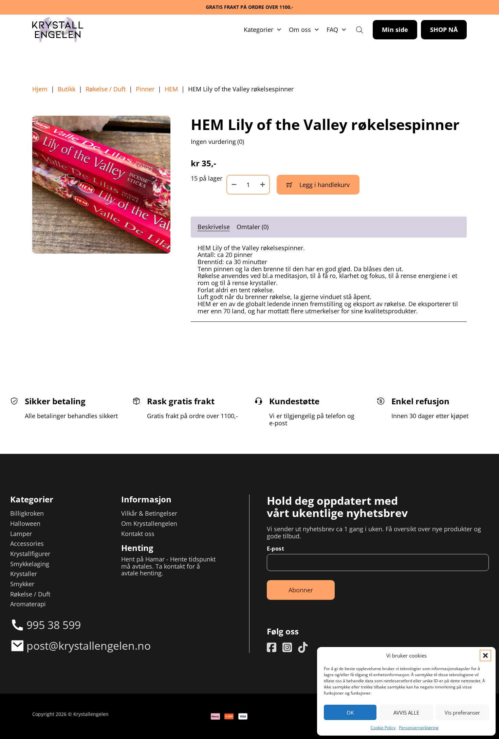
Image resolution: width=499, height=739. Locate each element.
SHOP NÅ (444, 29)
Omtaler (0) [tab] (253, 227)
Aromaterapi (28, 604)
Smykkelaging (29, 564)
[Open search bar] (359, 29)
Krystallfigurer (30, 553)
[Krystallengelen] (57, 30)
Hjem (40, 89)
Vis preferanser (462, 712)
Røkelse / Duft (106, 89)
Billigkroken (27, 513)
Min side (395, 29)
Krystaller (23, 573)
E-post (275, 548)
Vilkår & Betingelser (149, 513)
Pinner (145, 89)
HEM (171, 89)
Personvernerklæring (419, 728)
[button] (485, 655)
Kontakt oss (137, 533)
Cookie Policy (383, 728)
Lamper (21, 533)
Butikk (66, 89)
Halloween (25, 523)
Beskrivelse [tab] (214, 227)
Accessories (27, 543)
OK (350, 712)
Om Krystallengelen (149, 523)
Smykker (22, 584)
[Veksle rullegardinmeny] (279, 29)
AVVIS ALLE (406, 712)
